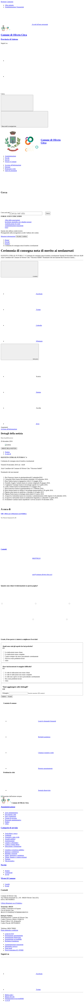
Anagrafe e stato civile (12, 837)
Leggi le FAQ (9, 934)
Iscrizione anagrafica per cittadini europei (18, 222)
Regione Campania (7, 2)
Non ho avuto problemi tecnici (15, 658)
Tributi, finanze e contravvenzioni (16, 857)
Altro (6, 660)
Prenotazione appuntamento (14, 935)
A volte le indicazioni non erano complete (18, 675)
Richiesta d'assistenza (12, 941)
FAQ (6, 227)
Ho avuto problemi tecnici (13, 679)
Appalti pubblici (10, 839)
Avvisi (7, 874)
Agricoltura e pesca (11, 833)
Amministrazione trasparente (14, 226)
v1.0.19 (7, 1000)
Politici (7, 822)
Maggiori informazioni (8, 236)
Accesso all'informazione (13, 165)
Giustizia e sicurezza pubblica (14, 850)
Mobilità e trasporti (11, 853)
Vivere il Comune (8, 878)
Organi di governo (11, 818)
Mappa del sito (9, 997)
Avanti (10, 696)
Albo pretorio (9, 5)
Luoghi (7, 884)
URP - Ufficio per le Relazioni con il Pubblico (14, 513)
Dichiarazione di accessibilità (14, 998)
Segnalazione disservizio (13, 937)
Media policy (9, 995)
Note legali (8, 948)
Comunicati (8, 872)
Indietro (4, 696)
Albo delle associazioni (12, 220)
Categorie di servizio (9, 828)
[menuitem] (23, 294)
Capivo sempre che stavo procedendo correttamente (21, 656)
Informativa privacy (11, 946)
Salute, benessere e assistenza (14, 855)
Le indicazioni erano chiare (14, 652)
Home (7, 240)
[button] (19, 549)
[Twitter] (20, 76)
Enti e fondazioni (10, 816)
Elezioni (7, 167)
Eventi (7, 886)
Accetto (22, 236)
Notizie (7, 244)
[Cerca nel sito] (20, 94)
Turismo (7, 859)
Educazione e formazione (13, 846)
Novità (7, 242)
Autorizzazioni (9, 841)
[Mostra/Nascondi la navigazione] (17, 103)
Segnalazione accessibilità (13, 939)
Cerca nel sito (5, 212)
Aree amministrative (11, 813)
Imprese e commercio (12, 852)
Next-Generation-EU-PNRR (14, 950)
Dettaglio (5, 693)
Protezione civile (10, 169)
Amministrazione (8, 807)
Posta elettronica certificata (9, 930)
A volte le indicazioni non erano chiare (17, 672)
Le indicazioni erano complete (14, 654)
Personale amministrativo (13, 820)
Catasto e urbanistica (11, 843)
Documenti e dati (10, 814)
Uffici (7, 824)
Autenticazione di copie (12, 224)
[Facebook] (20, 61)
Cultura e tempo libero (12, 844)
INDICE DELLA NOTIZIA (9, 448)
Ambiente (8, 835)
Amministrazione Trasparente (14, 7)
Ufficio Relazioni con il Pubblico (11, 903)
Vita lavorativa (9, 861)
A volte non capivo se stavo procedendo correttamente (22, 677)
